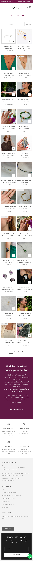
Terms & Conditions (8, 504)
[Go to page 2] (22, 351)
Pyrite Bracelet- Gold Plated (24, 101)
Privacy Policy (6, 501)
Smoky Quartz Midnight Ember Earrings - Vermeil (8, 235)
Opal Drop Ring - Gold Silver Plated (24, 235)
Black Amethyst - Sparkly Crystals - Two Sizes (24, 342)
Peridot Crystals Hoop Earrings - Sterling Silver (24, 315)
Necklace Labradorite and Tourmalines (8, 342)
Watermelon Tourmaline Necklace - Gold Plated (8, 74)
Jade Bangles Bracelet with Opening (24, 128)
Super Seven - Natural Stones (8, 288)
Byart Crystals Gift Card (8, 47)
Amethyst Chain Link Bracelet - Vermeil (24, 208)
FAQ (3, 490)
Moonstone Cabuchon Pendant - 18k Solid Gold (8, 315)
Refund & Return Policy (8, 498)
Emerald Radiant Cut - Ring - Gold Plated (8, 128)
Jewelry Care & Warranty (9, 493)
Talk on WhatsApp (18, 409)
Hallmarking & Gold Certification (11, 495)
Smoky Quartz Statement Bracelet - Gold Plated (8, 261)
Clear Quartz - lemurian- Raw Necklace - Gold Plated (24, 74)
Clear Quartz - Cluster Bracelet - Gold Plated (24, 288)
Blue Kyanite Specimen (24, 154)
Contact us (24, 446)
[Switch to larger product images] (27, 24)
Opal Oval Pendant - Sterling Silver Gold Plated (8, 181)
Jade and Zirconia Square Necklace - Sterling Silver (24, 261)
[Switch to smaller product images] (30, 24)
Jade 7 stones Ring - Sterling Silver (8, 208)
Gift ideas (9, 446)
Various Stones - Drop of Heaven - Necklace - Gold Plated (24, 48)
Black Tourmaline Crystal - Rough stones (8, 101)
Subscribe (16, 554)
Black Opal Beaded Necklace (24, 181)
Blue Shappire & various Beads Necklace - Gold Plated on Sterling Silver (8, 155)
